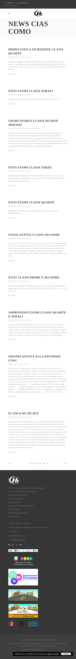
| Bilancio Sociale (14, 502)
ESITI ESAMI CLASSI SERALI (30, 91)
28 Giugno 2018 (12, 57)
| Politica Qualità (13, 509)
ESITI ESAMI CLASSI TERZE (30, 167)
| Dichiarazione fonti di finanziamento (21, 506)
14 (32, 463)
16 (38, 463)
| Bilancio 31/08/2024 (15, 499)
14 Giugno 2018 (12, 128)
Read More (11, 74)
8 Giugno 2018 (12, 206)
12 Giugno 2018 (12, 171)
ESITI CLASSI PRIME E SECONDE (33, 277)
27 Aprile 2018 (12, 364)
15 (35, 463)
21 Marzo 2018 (12, 417)
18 (44, 463)
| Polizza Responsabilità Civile (18, 513)
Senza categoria (36, 128)
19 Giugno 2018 (12, 94)
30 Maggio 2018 (12, 320)
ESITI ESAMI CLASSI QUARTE (31, 202)
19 (47, 463)
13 (29, 463)
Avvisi (20, 57)
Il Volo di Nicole (23, 413)
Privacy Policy (50, 650)
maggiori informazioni (53, 654)
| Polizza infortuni (14, 517)
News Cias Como (26, 57)
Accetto (66, 654)
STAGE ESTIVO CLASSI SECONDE (34, 234)
